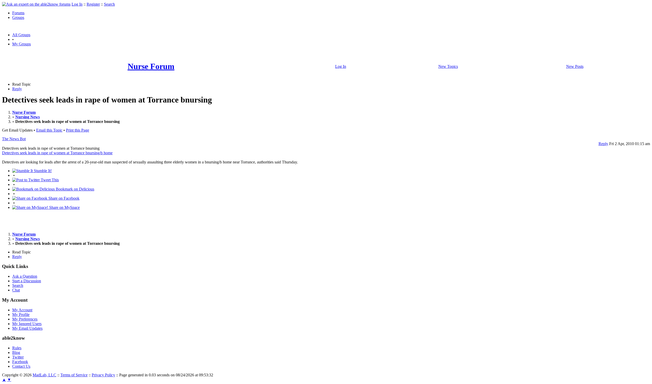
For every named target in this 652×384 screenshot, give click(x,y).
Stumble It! (42, 171)
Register (93, 4)
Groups (18, 17)
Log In (77, 4)
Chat (16, 290)
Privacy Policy (103, 375)
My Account (22, 310)
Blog (16, 352)
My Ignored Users (27, 324)
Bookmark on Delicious (74, 189)
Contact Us (21, 366)
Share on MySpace (64, 207)
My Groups (21, 44)
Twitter (18, 357)
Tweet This (49, 180)
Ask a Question (24, 276)
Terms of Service (74, 375)
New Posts (574, 66)
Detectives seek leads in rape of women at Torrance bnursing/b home (57, 153)
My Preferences (24, 319)
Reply (17, 89)
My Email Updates (27, 328)
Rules (16, 348)
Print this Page (77, 130)
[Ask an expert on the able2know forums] (36, 4)
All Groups (21, 35)
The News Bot (14, 139)
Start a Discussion (26, 281)
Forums (18, 13)
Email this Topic (49, 130)
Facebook (20, 362)
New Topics (448, 66)
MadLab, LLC (44, 375)
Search (109, 4)
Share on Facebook (63, 198)
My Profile (21, 314)
